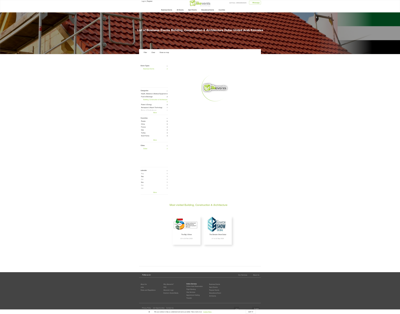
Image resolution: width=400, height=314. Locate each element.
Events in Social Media (170, 293)
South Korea (154, 136)
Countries (222, 10)
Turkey (154, 133)
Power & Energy (154, 104)
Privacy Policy (146, 308)
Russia (154, 121)
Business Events (166, 10)
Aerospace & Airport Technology (154, 107)
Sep (154, 176)
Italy (154, 130)
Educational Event (215, 293)
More (215, 104)
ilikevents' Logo (168, 290)
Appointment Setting (193, 295)
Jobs (142, 287)
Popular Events (214, 290)
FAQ (164, 287)
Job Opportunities (158, 308)
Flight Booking (191, 289)
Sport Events (192, 10)
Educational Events (207, 10)
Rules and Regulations (148, 290)
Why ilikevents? (168, 284)
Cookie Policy (207, 312)
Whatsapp (256, 3)
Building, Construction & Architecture (155, 100)
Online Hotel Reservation (194, 286)
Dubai (155, 148)
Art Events (180, 10)
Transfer (189, 298)
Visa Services (190, 292)
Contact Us (170, 308)
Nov (154, 182)
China (154, 124)
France (154, 127)
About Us (256, 275)
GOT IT (250, 312)
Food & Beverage (154, 97)
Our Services (242, 275)
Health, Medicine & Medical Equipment (154, 94)
